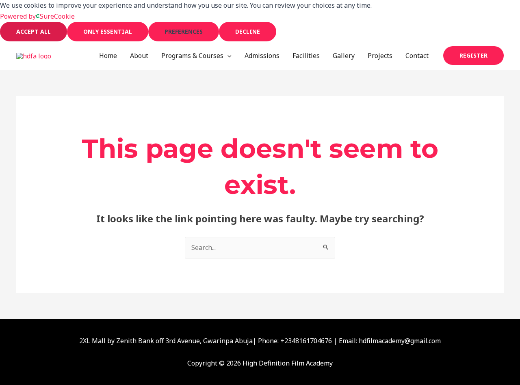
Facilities (306, 55)
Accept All (33, 31)
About (139, 55)
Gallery (344, 55)
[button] (227, 55)
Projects (380, 55)
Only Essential (107, 31)
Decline (247, 31)
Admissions (262, 55)
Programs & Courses (192, 55)
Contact (417, 55)
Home (108, 55)
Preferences (184, 31)
